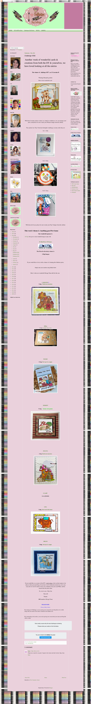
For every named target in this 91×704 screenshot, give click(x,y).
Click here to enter (45, 637)
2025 (13, 233)
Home (46, 677)
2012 (13, 288)
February (15, 262)
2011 (13, 290)
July (14, 246)
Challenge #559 (16, 254)
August (14, 245)
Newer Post (27, 677)
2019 (13, 274)
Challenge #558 (16, 256)
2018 (13, 276)
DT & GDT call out (18, 30)
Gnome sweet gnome (48, 409)
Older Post (64, 677)
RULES (37, 30)
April (14, 258)
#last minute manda (76, 190)
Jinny (29, 651)
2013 (13, 286)
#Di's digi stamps (75, 184)
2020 (13, 272)
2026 (13, 231)
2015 (13, 282)
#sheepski (74, 192)
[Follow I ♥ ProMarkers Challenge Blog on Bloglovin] (75, 56)
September (15, 243)
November (15, 239)
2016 (13, 280)
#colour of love (75, 189)
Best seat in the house (47, 509)
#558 (29, 643)
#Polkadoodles (75, 187)
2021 (13, 270)
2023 (13, 267)
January (14, 264)
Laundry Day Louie (47, 328)
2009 (13, 294)
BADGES (43, 30)
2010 (13, 292)
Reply (29, 655)
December (15, 237)
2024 (13, 235)
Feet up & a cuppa (47, 362)
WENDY (45, 359)
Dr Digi (26, 236)
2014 (13, 284)
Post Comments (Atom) (35, 680)
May (14, 250)
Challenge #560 (16, 252)
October (15, 241)
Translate (20, 49)
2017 (13, 278)
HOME (10, 30)
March (14, 260)
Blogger (51, 687)
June (14, 248)
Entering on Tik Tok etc (29, 30)
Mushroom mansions (47, 284)
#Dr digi (31, 643)
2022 (13, 268)
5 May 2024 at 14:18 (35, 651)
